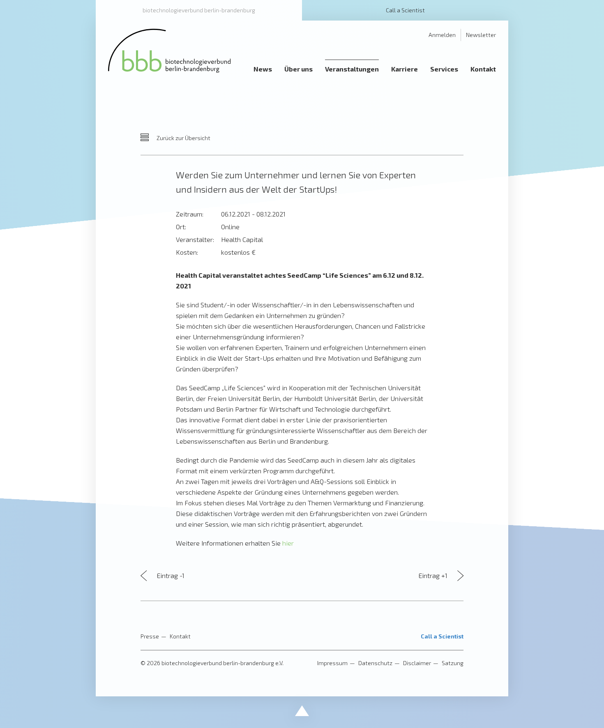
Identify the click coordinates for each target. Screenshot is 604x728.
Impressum (332, 662)
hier (288, 543)
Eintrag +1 (433, 575)
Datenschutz (375, 662)
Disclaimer (417, 662)
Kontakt (180, 636)
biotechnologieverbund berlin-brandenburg (199, 10)
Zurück (182, 137)
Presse (150, 636)
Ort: (181, 226)
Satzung (452, 662)
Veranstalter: (195, 239)
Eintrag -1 (169, 575)
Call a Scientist (405, 10)
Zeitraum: (189, 214)
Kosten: (187, 252)
